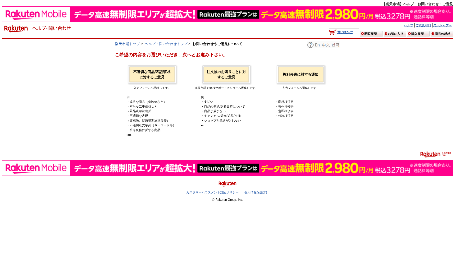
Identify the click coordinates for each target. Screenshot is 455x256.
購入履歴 (417, 34)
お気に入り (395, 34)
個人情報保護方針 (256, 192)
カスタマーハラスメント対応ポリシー (212, 192)
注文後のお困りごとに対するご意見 (226, 74)
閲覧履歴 (370, 34)
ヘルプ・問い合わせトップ (166, 44)
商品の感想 (442, 34)
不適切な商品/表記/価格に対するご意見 (152, 74)
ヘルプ (408, 25)
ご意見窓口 (423, 25)
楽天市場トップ (127, 44)
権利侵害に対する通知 (300, 74)
